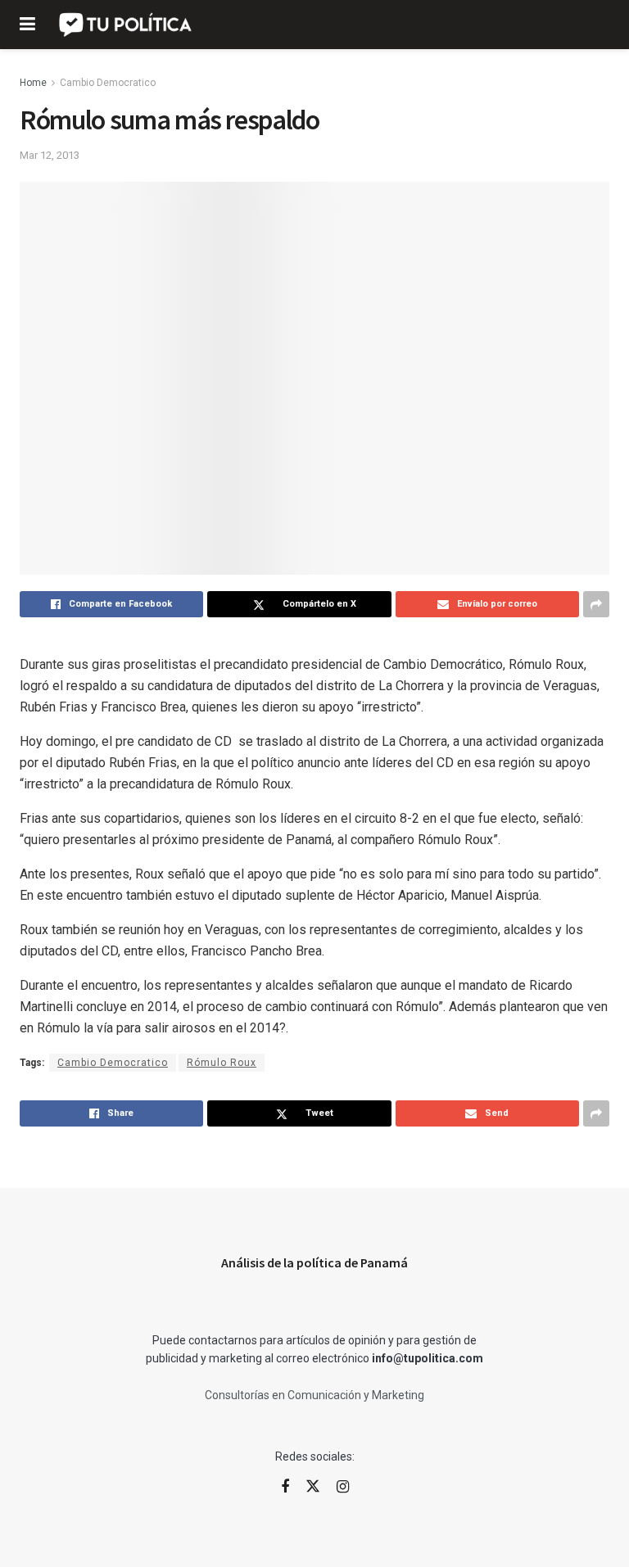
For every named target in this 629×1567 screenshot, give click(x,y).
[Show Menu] (27, 24)
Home (33, 82)
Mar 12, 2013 (49, 155)
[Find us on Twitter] (312, 1487)
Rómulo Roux (221, 1062)
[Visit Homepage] (126, 24)
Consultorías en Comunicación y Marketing (314, 1395)
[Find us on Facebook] (285, 1487)
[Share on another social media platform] (596, 604)
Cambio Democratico (108, 82)
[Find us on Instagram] (343, 1487)
